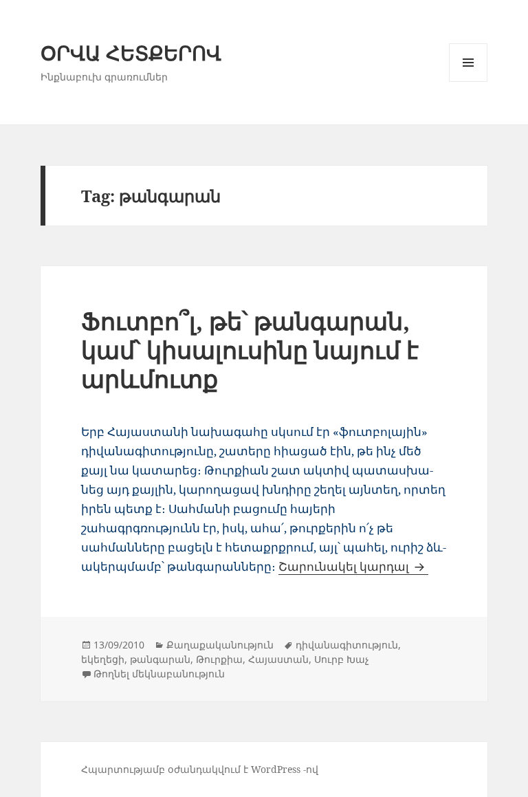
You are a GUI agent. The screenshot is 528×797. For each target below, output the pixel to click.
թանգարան (160, 659)
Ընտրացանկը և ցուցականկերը (468, 81)
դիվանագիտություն (347, 644)
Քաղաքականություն (220, 644)
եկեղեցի (102, 659)
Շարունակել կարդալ (353, 566)
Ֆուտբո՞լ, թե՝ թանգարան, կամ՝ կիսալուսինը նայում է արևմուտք (250, 350)
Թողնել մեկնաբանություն (159, 673)
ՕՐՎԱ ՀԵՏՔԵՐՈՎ (131, 52)
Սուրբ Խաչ (341, 659)
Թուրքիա (219, 659)
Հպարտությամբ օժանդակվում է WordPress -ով (199, 769)
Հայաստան (278, 659)
